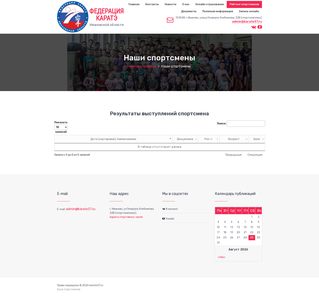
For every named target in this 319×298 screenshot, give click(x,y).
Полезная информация (217, 11)
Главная (133, 4)
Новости (170, 4)
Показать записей (61, 127)
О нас (185, 4)
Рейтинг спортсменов (244, 4)
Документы (188, 11)
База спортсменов (68, 289)
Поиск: (221, 123)
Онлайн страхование (209, 4)
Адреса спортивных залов (126, 217)
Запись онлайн (249, 11)
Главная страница (141, 66)
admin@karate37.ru (247, 21)
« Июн (221, 257)
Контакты (152, 4)
